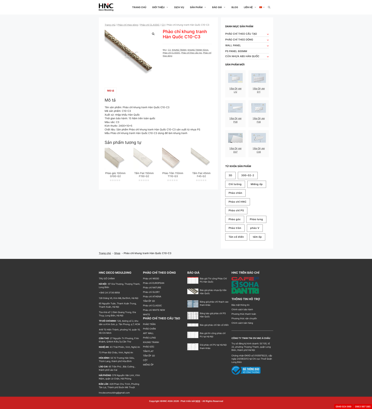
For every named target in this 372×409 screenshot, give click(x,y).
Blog (234, 7)
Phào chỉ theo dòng (127, 24)
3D (230, 175)
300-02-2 (247, 175)
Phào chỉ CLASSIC (150, 24)
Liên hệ (248, 7)
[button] (269, 7)
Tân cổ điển (236, 236)
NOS (197, 401)
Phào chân (235, 192)
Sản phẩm (196, 7)
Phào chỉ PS (236, 210)
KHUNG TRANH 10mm (198, 50)
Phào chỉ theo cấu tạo (191, 53)
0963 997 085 (363, 406)
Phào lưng (256, 219)
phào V (254, 228)
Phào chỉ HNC (238, 201)
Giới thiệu (158, 7)
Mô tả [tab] (110, 90)
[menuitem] (262, 7)
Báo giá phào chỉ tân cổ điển (214, 325)
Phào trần (235, 228)
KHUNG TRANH (179, 50)
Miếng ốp (257, 184)
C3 (163, 24)
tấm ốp (257, 236)
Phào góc (235, 219)
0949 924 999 (343, 406)
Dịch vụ (179, 7)
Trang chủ (139, 7)
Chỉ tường (235, 184)
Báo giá (217, 7)
